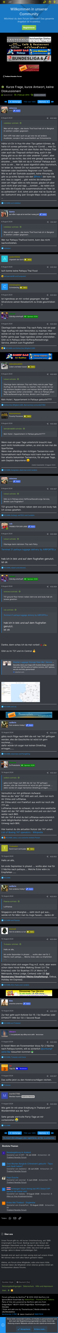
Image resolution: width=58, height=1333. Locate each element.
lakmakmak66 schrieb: (13, 429)
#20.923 (53, 295)
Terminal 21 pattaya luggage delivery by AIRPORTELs (28, 549)
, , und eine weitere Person (23, 838)
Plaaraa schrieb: (10, 901)
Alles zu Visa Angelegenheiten (19, 1196)
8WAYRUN (39, 1314)
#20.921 (53, 222)
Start (4, 1290)
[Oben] (8, 1290)
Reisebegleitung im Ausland (19, 1152)
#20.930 (53, 733)
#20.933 (53, 896)
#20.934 (53, 939)
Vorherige (16, 102)
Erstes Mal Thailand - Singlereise (21, 1202)
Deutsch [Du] (24, 1282)
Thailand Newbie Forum (16, 1157)
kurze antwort (40, 95)
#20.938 (53, 1104)
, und (24, 405)
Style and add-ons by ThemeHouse (18, 1309)
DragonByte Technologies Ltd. (37, 1304)
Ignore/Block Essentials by (28, 1299)
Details (5, 1307)
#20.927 (53, 489)
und (12, 203)
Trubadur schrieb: (11, 944)
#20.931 (53, 773)
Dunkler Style (7, 1282)
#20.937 (53, 1076)
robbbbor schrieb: (11, 123)
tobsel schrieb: (10, 379)
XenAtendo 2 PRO (9, 1314)
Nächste (42, 102)
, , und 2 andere (19, 515)
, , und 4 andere (20, 470)
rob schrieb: (9, 610)
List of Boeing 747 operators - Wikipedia (22, 832)
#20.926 (53, 424)
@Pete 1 (38, 176)
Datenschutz (28, 1286)
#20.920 (53, 118)
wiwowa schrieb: (11, 591)
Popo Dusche (12, 1177)
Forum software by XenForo (26, 1297)
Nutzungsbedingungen (12, 1286)
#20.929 (53, 587)
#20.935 (53, 1011)
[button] (4, 2)
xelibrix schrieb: (10, 778)
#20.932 (53, 857)
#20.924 (53, 324)
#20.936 (53, 1042)
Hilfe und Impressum (44, 1286)
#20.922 (53, 267)
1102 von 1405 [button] (30, 102)
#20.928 (53, 534)
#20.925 (53, 374)
